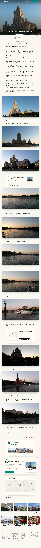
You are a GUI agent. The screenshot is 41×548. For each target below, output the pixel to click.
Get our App (4, 539)
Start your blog (35, 1)
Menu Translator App (14, 533)
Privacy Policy (23, 534)
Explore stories (15, 1)
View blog (16, 444)
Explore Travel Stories (5, 536)
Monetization (4, 540)
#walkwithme (8, 434)
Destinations (20, 1)
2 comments (12, 437)
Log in (30, 1)
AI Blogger (3, 542)
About (3, 533)
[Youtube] (37, 532)
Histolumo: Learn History (15, 538)
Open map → (31, 477)
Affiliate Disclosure (24, 536)
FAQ (2, 534)
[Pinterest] (30, 437)
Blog (2, 535)
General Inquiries (23, 539)
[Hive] (32, 532)
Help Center (4, 541)
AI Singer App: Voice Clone (15, 539)
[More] (39, 1)
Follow (12, 444)
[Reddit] (32, 437)
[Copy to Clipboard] (33, 437)
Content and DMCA (24, 538)
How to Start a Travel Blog (6, 538)
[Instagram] (32, 534)
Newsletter (3, 537)
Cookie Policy (23, 535)
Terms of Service (23, 533)
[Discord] (33, 534)
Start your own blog (10, 180)
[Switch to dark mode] (27, 1)
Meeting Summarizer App (15, 540)
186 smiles (8, 437)
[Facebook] (26, 437)
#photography (13, 434)
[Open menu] (26, 37)
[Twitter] (28, 437)
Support (22, 537)
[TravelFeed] (4, 1)
